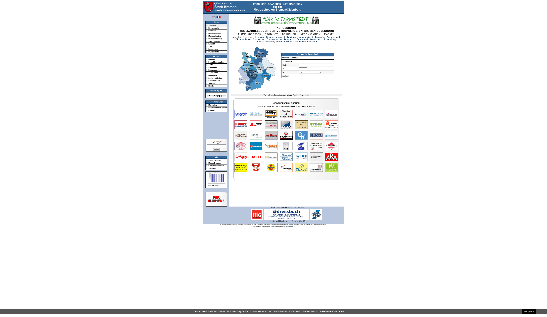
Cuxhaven (259, 39)
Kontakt (211, 44)
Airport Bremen (214, 160)
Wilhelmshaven (308, 41)
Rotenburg (330, 39)
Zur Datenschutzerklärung (331, 311)
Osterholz (316, 39)
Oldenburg (290, 37)
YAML (272, 226)
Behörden (212, 31)
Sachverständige (215, 78)
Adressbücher (214, 41)
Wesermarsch (284, 41)
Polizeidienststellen (216, 62)
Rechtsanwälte (214, 70)
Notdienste (212, 75)
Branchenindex (214, 33)
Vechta (260, 41)
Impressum (213, 49)
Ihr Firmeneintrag (215, 38)
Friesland (302, 39)
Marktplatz (212, 105)
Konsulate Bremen (216, 166)
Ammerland (333, 37)
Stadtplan (212, 168)
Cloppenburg (243, 39)
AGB (210, 46)
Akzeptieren (529, 311)
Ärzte (210, 65)
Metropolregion (214, 36)
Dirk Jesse (290, 226)
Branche (285, 58)
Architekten (213, 73)
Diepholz (289, 39)
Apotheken (212, 67)
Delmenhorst (274, 39)
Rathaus (211, 110)
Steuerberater (214, 81)
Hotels (211, 86)
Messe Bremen (214, 163)
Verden (270, 41)
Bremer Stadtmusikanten (218, 108)
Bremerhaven (274, 37)
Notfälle (211, 59)
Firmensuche (213, 28)
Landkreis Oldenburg (311, 37)
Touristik (211, 83)
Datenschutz (213, 52)
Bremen (259, 37)
